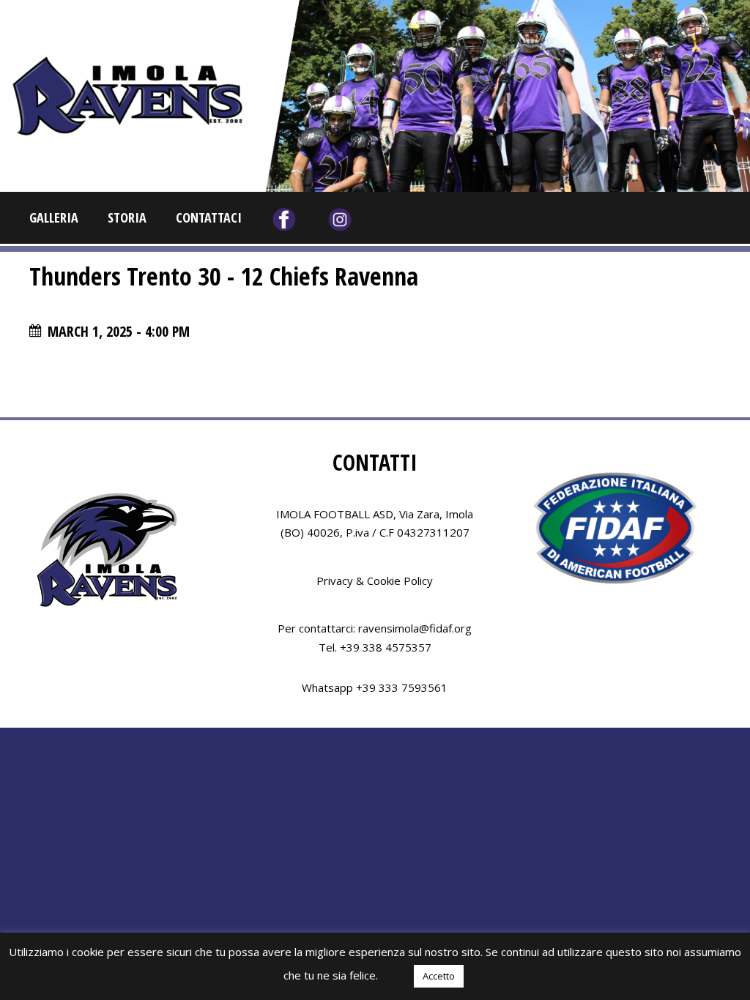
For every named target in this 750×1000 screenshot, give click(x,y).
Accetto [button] (439, 975)
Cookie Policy (400, 580)
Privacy (334, 580)
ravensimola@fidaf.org (415, 628)
